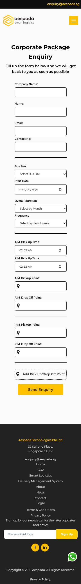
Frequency (22, 215)
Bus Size (20, 166)
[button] (41, 374)
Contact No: (23, 138)
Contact (40, 498)
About (40, 486)
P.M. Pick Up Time (27, 258)
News (40, 492)
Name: (19, 103)
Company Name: (26, 84)
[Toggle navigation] (73, 20)
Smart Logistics (40, 475)
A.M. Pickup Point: (27, 278)
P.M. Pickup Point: (27, 324)
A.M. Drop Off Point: (28, 297)
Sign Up (67, 534)
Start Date (22, 181)
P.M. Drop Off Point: (28, 344)
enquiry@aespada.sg (63, 4)
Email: (19, 123)
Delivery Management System (40, 481)
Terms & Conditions (41, 510)
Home (40, 464)
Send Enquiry (40, 390)
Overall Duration (26, 201)
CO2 (41, 470)
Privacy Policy (41, 515)
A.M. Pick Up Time (27, 242)
